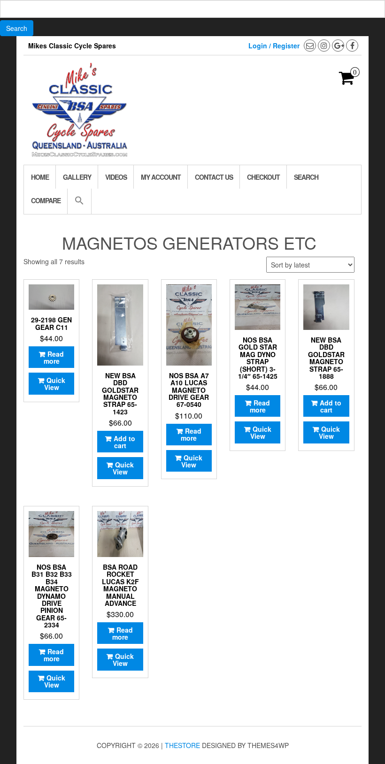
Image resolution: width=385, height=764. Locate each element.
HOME (40, 177)
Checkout (263, 177)
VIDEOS (116, 177)
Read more (54, 357)
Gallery (77, 177)
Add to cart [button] (124, 442)
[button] (79, 201)
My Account (161, 177)
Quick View (54, 383)
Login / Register (274, 45)
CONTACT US (214, 177)
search (306, 177)
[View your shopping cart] (346, 80)
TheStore (182, 745)
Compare (46, 200)
